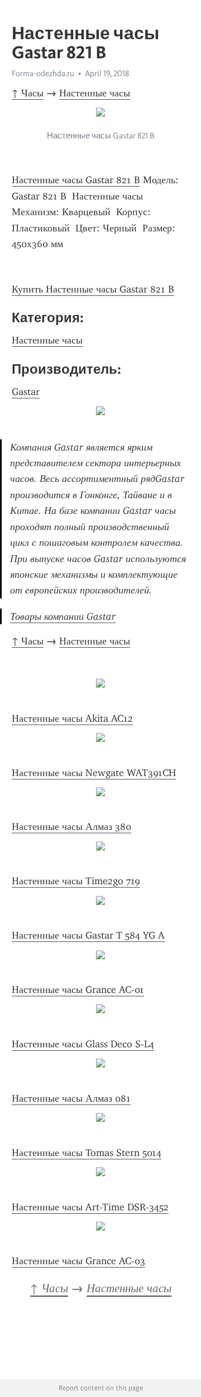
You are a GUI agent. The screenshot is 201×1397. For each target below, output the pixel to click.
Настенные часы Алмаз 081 (71, 1098)
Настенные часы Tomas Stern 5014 (86, 1153)
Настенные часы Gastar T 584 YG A (88, 935)
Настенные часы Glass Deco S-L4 (83, 1044)
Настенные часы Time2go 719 (76, 881)
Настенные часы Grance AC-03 (78, 1261)
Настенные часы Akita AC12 (72, 718)
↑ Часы (28, 93)
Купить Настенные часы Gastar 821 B (93, 289)
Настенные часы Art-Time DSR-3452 (90, 1207)
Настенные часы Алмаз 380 (71, 826)
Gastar (26, 392)
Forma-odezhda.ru (43, 73)
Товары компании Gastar (63, 616)
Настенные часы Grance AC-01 (78, 989)
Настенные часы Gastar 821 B (76, 180)
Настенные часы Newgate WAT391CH (94, 773)
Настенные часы (94, 93)
